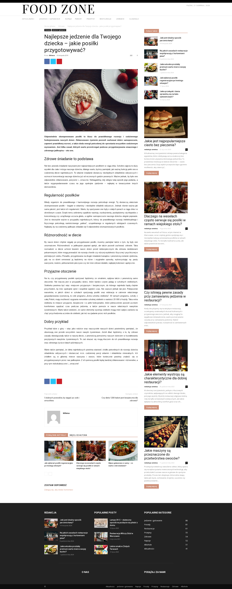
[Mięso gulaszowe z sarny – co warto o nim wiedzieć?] (123, 451)
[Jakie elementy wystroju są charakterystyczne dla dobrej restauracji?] (166, 355)
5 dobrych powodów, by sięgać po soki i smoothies (61, 399)
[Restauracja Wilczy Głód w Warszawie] (101, 536)
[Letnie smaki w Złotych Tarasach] (101, 549)
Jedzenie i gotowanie (58, 30)
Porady (146, 586)
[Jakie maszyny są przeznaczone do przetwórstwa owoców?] (166, 432)
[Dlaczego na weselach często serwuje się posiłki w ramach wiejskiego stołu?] (91, 451)
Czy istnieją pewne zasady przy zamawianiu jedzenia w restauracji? (165, 296)
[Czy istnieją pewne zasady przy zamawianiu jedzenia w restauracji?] (166, 273)
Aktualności (110, 586)
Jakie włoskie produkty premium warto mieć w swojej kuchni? (173, 67)
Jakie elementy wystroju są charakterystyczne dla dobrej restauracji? (165, 378)
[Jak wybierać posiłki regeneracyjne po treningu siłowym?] (59, 451)
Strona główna (49, 26)
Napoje (138, 586)
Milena (52, 55)
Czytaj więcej (151, 173)
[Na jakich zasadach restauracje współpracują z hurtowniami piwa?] (151, 54)
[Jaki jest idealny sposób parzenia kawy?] (151, 41)
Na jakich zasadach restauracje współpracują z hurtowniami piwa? (174, 53)
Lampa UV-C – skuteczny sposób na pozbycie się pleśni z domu (124, 522)
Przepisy (155, 586)
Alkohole (184, 586)
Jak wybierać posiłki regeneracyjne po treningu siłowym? (171, 80)
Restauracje (165, 586)
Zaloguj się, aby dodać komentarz (58, 490)
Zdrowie (61, 26)
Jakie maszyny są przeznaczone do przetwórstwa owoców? (162, 454)
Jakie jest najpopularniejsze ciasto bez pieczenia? (164, 143)
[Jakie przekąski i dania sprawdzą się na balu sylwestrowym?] (151, 94)
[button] (207, 19)
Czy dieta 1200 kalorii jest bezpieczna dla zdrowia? (120, 399)
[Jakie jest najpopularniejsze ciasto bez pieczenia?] (166, 122)
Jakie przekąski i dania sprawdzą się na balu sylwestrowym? (170, 94)
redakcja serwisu (151, 149)
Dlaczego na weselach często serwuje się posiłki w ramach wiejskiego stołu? (88, 465)
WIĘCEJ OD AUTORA (78, 435)
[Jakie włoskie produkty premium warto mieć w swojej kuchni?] (151, 67)
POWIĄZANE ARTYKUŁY (56, 435)
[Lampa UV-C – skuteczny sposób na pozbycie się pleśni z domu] (101, 523)
